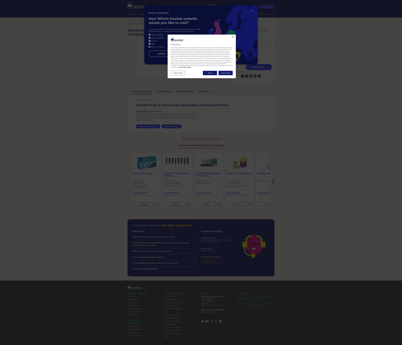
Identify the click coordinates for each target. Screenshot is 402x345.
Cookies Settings (178, 73)
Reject (210, 73)
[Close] (233, 37)
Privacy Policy (182, 67)
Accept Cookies (225, 73)
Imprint (189, 67)
